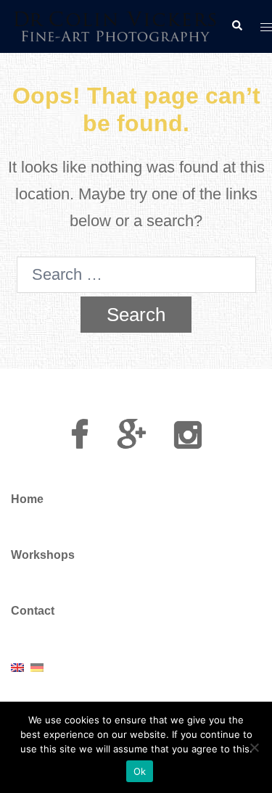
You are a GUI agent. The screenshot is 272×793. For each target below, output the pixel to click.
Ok (140, 771)
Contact (32, 611)
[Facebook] (79, 442)
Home (27, 499)
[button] (236, 26)
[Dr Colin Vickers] (115, 25)
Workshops (43, 555)
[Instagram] (188, 442)
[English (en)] (17, 666)
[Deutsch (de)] (37, 666)
